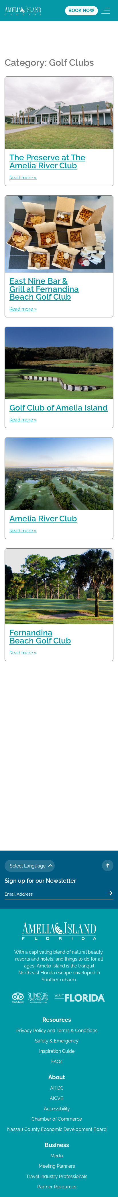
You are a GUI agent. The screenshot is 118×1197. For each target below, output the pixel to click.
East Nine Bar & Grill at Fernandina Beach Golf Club (44, 289)
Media (56, 1156)
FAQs (56, 1061)
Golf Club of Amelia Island (58, 407)
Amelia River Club (43, 518)
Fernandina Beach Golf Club (40, 636)
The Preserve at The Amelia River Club (47, 161)
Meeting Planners (57, 1166)
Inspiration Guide (56, 1051)
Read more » (23, 177)
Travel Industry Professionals (56, 1176)
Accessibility (57, 1108)
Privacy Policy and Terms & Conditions (56, 1030)
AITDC (57, 1088)
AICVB (57, 1098)
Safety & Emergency (56, 1041)
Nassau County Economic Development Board (57, 1129)
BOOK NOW (81, 10)
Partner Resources (56, 1187)
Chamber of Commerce (57, 1119)
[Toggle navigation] (105, 10)
